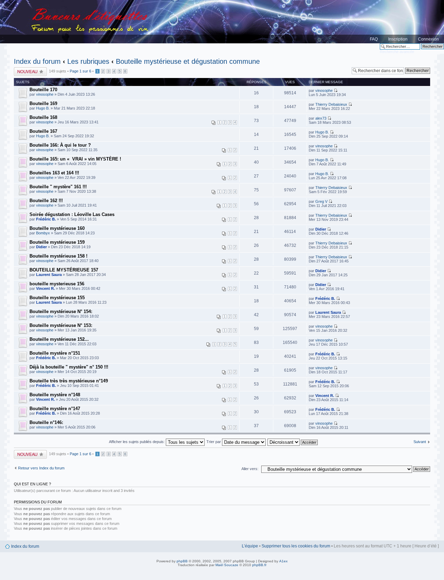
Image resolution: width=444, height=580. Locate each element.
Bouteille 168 (43, 117)
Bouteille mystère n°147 (54, 408)
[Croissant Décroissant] (292, 442)
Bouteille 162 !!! (46, 200)
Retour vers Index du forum (41, 468)
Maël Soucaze (226, 565)
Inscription (398, 39)
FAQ (374, 39)
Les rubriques (88, 61)
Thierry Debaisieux (331, 104)
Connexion (428, 39)
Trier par (214, 442)
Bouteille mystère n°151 (54, 353)
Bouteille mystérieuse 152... (59, 339)
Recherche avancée (397, 52)
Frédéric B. (46, 219)
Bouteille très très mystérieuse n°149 (68, 380)
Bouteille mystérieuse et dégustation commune (188, 61)
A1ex (283, 561)
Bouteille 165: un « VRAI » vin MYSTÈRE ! (75, 159)
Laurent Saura (49, 274)
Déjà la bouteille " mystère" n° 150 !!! (68, 367)
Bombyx (43, 233)
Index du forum (37, 61)
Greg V (321, 201)
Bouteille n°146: (46, 422)
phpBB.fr (259, 565)
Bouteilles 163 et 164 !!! (54, 172)
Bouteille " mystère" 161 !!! (58, 186)
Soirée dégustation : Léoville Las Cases (71, 214)
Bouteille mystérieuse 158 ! (58, 256)
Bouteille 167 (43, 131)
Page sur (80, 71)
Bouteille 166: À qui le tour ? (60, 145)
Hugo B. (43, 108)
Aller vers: (249, 469)
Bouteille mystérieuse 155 (57, 297)
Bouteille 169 (43, 103)
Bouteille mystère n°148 (54, 394)
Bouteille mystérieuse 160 (57, 228)
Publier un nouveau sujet (30, 71)
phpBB (182, 561)
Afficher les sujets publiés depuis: (137, 442)
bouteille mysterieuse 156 (56, 283)
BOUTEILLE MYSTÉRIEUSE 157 (63, 269)
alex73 (320, 118)
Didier (320, 229)
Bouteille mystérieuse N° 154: (60, 311)
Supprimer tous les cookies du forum (296, 546)
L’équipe (250, 546)
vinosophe (44, 94)
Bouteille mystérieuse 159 (57, 242)
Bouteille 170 (43, 89)
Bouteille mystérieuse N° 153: (60, 325)
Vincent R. (45, 288)
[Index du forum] (222, 21)
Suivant (419, 442)
